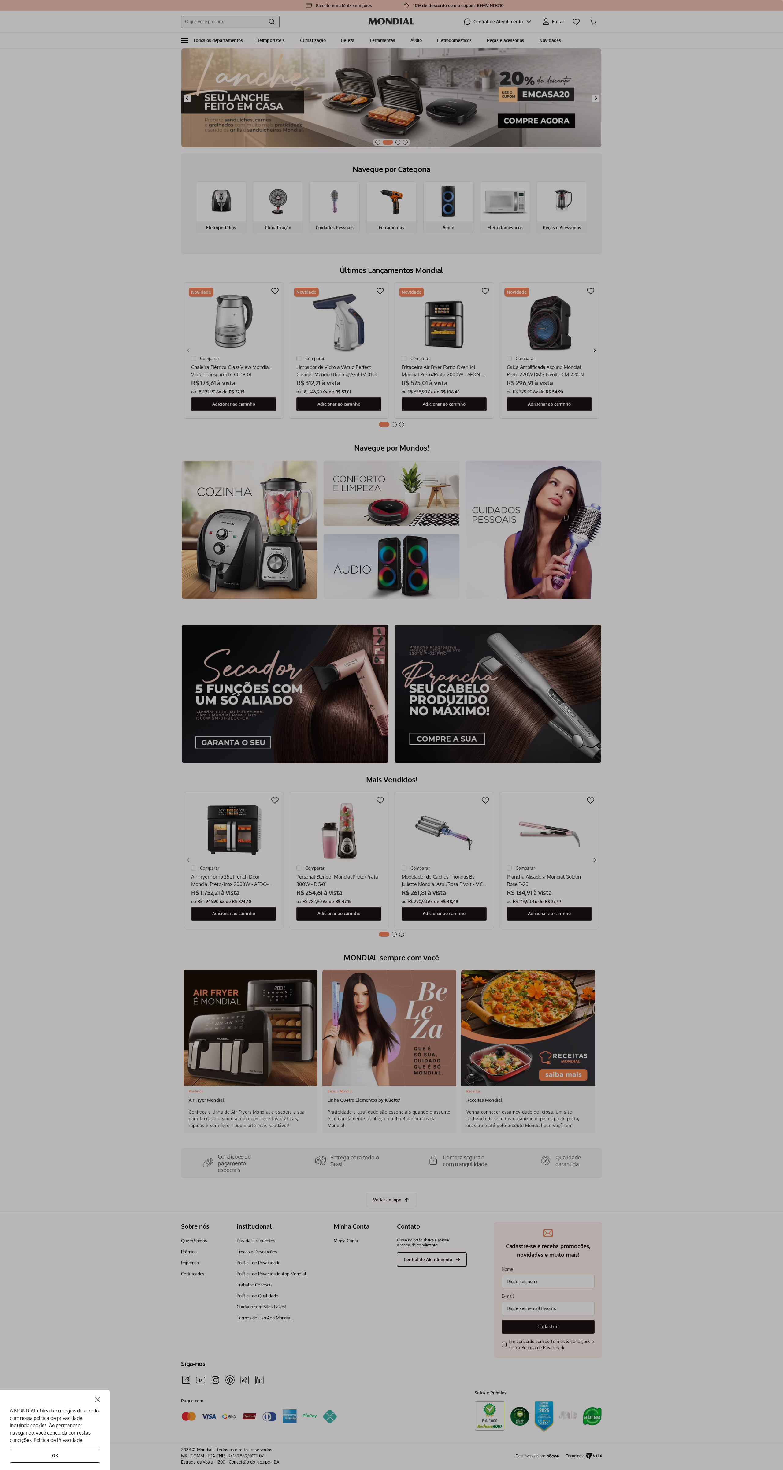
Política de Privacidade (58, 1440)
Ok (55, 1455)
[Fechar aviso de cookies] (97, 1399)
